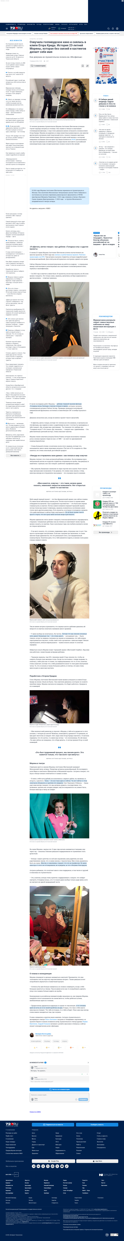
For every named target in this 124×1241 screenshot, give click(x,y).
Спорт (99, 1133)
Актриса (64, 1041)
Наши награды (10, 1142)
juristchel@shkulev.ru (47, 1223)
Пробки (62, 28)
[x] (57, 1166)
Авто (33, 1133)
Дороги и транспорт (38, 1145)
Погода (38, 24)
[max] (52, 1166)
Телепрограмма (48, 24)
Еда (33, 1147)
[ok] (43, 1166)
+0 (82, 1074)
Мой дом (58, 1145)
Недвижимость (11, 24)
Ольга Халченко (51, 1019)
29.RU (73, 139)
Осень (78, 1136)
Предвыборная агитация (14, 1150)
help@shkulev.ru (10, 1224)
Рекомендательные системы (70, 1227)
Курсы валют (73, 24)
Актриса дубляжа (36, 1041)
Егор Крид (47, 1041)
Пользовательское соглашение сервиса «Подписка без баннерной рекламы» (83, 1229)
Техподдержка (10, 1147)
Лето (57, 1142)
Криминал (59, 1136)
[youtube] (62, 1166)
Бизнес (34, 1136)
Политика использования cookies (72, 1224)
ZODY (85, 24)
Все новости (16, 40)
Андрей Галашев (44, 1024)
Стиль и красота (102, 1136)
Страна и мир (101, 1139)
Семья (78, 1153)
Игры (81, 24)
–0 (87, 1074)
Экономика (100, 1145)
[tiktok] (67, 1166)
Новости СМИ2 (35, 1112)
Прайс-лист (9, 1136)
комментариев (39, 66)
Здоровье (35, 1153)
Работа (78, 1145)
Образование (60, 1153)
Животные (35, 1150)
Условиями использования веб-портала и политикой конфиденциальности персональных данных (88, 1218)
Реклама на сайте (11, 1133)
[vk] (38, 1166)
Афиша (57, 24)
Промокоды (21, 24)
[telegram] (33, 1166)
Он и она (79, 1133)
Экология (100, 1142)
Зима (57, 1133)
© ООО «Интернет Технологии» (14, 1235)
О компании (10, 1139)
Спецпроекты (101, 1147)
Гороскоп (64, 24)
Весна (34, 1139)
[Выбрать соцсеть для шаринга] (87, 66)
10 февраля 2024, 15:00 (36, 61)
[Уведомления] (113, 28)
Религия (79, 1150)
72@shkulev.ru (25, 1221)
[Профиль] (117, 28)
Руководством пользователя (70, 1215)
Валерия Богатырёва (43, 1034)
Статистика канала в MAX (14, 1153)
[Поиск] (108, 28)
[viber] (48, 1166)
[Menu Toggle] (7, 28)
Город (34, 1142)
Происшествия (81, 1142)
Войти (36, 1100)
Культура (58, 1139)
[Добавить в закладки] (83, 66)
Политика (79, 1139)
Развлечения (80, 1147)
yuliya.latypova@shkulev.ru (100, 1209)
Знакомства (31, 24)
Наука (57, 1147)
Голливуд (56, 1041)
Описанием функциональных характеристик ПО (75, 1217)
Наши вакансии (11, 1145)
